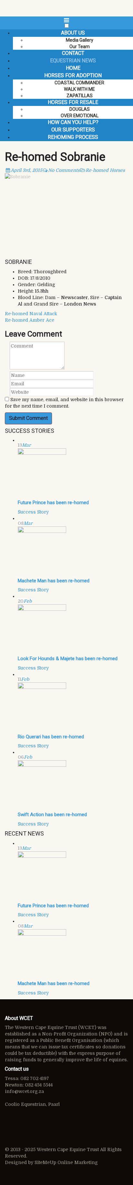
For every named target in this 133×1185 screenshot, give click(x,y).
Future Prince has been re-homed (53, 502)
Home (73, 68)
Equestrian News (73, 60)
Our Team (79, 46)
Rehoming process (73, 137)
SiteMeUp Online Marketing (66, 1162)
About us (73, 33)
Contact (73, 53)
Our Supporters (73, 130)
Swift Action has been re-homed (52, 814)
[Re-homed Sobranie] (66, 214)
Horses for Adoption (73, 75)
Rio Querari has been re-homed (51, 737)
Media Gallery (79, 40)
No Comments (64, 170)
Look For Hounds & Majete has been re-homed (68, 658)
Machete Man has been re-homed (53, 581)
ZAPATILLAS (79, 95)
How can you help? (73, 122)
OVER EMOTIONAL (79, 115)
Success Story (33, 512)
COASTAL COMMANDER (79, 82)
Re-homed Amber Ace (29, 320)
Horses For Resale (73, 102)
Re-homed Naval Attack (31, 313)
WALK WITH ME (79, 89)
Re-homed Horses (105, 170)
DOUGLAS (79, 109)
